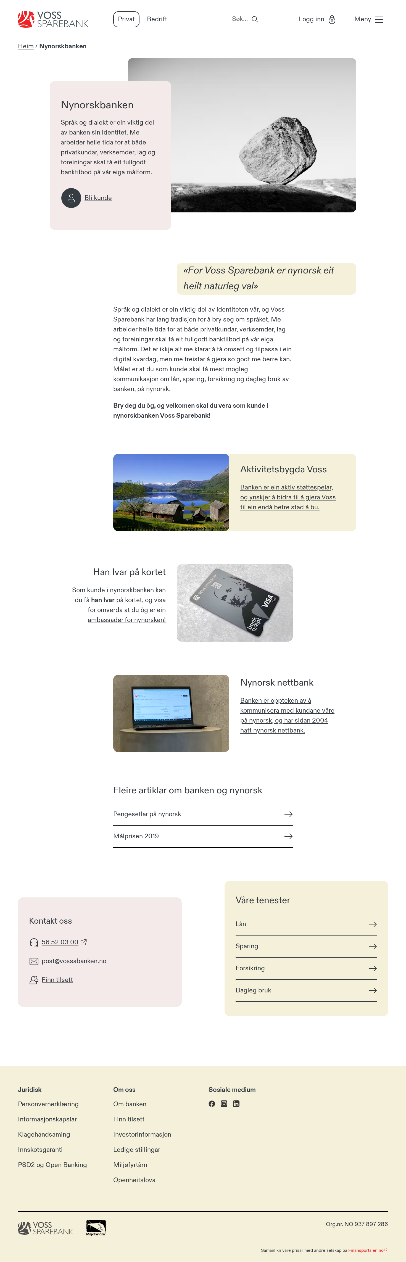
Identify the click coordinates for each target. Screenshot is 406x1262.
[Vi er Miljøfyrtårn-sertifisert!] (96, 1234)
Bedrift (157, 19)
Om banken (129, 1104)
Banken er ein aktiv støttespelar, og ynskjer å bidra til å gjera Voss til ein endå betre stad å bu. (288, 497)
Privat (126, 19)
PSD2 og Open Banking (52, 1165)
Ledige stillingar (136, 1150)
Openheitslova (134, 1180)
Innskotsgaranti (40, 1150)
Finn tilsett (128, 1119)
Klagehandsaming (44, 1135)
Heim (26, 46)
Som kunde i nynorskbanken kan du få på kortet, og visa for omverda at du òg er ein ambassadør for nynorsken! (119, 605)
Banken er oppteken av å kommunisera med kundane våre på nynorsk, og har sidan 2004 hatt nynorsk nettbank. (287, 716)
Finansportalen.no (366, 1250)
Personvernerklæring (48, 1104)
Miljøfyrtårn (130, 1165)
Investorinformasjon (142, 1135)
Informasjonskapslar (47, 1119)
